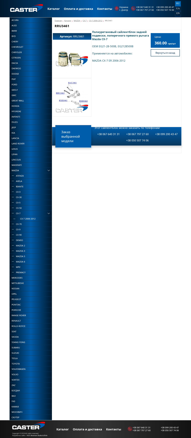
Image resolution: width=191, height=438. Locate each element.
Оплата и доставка (78, 9)
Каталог (53, 9)
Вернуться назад (165, 52)
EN (178, 13)
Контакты (104, 9)
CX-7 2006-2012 (95, 20)
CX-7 (85, 20)
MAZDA (77, 20)
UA (178, 8)
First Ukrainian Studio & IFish (37, 435)
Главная (58, 20)
